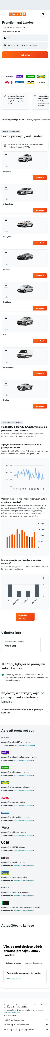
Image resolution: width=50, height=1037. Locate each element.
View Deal (40, 177)
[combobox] (14, 27)
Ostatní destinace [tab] (33, 963)
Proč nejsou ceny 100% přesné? (19, 1029)
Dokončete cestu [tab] (13, 963)
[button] (4, 14)
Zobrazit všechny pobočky (24, 745)
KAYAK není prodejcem (14, 1020)
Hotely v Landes (13, 978)
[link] (25, 617)
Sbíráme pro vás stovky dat (16, 1024)
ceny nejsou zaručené (12, 1012)
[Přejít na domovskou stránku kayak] (17, 14)
